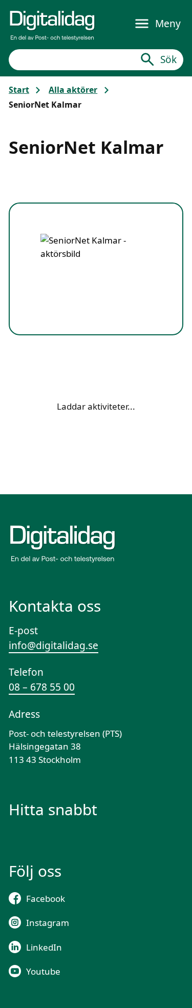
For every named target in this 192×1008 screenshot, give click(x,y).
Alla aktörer (73, 89)
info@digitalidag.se (53, 645)
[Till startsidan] (52, 24)
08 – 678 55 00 (42, 687)
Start (19, 89)
